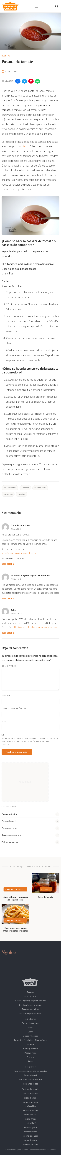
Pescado (30, 1057)
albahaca (25, 488)
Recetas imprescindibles (30, 1013)
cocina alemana (31, 1098)
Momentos (30, 1066)
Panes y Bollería (30, 1048)
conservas (8, 494)
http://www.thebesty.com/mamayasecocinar (35, 627)
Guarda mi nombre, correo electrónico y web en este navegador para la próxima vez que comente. (30, 741)
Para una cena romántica (30, 1079)
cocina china (30, 1106)
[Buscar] (56, 6)
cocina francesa (31, 1114)
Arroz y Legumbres (30, 1023)
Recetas (6, 56)
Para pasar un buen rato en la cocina (30, 1071)
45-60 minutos (10, 488)
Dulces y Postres (30, 1036)
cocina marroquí (30, 1144)
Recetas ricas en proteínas (30, 1005)
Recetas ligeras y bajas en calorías (30, 1000)
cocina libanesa (30, 1140)
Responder (8, 564)
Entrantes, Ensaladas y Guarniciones (30, 1040)
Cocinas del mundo (30, 1089)
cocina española (30, 1110)
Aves (30, 1027)
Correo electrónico (14, 708)
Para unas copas (30, 1083)
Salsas (30, 1061)
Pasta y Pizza (30, 1053)
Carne (30, 1031)
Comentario (9, 666)
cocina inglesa (30, 1127)
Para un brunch (30, 1075)
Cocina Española (30, 1093)
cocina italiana (40, 488)
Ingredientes (30, 1019)
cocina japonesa (30, 1136)
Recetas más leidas (30, 1009)
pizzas (25, 146)
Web (4, 721)
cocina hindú (30, 1123)
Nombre (7, 695)
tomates (21, 494)
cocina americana (30, 1102)
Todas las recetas (30, 996)
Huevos (30, 1044)
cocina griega (30, 1119)
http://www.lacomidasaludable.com (19, 553)
